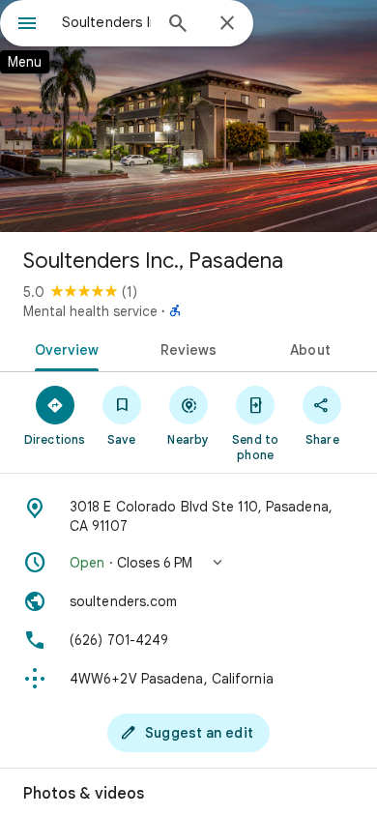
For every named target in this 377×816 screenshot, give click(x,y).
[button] (188, 562)
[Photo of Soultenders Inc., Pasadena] (188, 116)
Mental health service (90, 311)
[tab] (63, 348)
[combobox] (106, 22)
